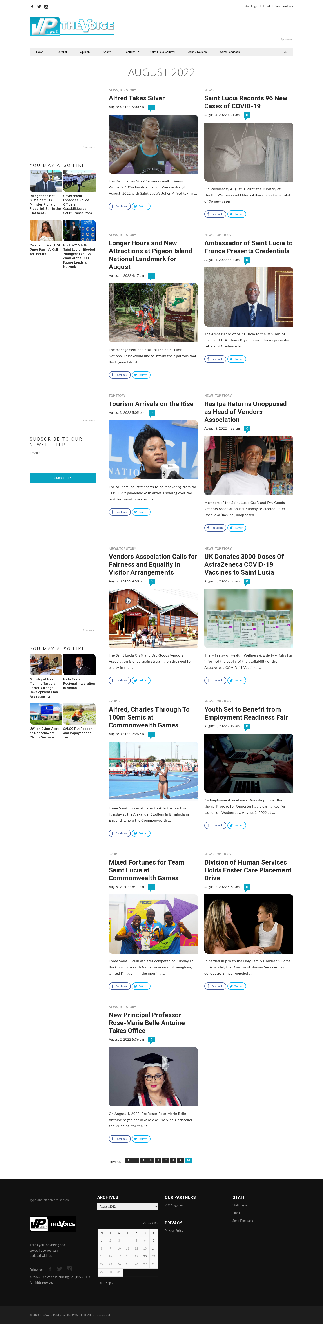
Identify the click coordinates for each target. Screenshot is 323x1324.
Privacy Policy (174, 1230)
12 (136, 1248)
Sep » (109, 1283)
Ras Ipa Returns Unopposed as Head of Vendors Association (245, 411)
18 (127, 1256)
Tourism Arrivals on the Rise (151, 404)
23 (110, 1264)
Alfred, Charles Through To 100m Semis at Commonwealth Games (149, 717)
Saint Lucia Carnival (162, 52)
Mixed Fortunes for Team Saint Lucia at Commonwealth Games (147, 870)
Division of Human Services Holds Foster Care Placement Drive (248, 870)
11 (127, 1248)
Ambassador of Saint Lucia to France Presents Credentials (248, 247)
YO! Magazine (174, 1205)
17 (119, 1256)
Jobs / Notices (197, 52)
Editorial (61, 52)
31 (119, 1272)
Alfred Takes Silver (137, 98)
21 (154, 1256)
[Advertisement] (215, 26)
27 (145, 1264)
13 (145, 1248)
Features (130, 52)
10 (119, 1248)
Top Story (127, 90)
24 (119, 1264)
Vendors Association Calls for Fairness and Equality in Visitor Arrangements (153, 564)
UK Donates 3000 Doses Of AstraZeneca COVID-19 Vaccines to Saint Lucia (244, 564)
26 (136, 1264)
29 (101, 1272)
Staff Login (251, 6)
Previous (115, 1162)
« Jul (100, 1283)
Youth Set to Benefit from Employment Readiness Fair (246, 713)
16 (110, 1256)
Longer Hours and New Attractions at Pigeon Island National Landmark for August (150, 255)
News (39, 52)
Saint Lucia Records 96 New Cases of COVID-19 (245, 102)
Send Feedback (284, 6)
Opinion (85, 52)
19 (136, 1256)
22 (101, 1264)
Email (266, 6)
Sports (107, 52)
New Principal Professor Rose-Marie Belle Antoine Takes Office (147, 1023)
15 (101, 1256)
